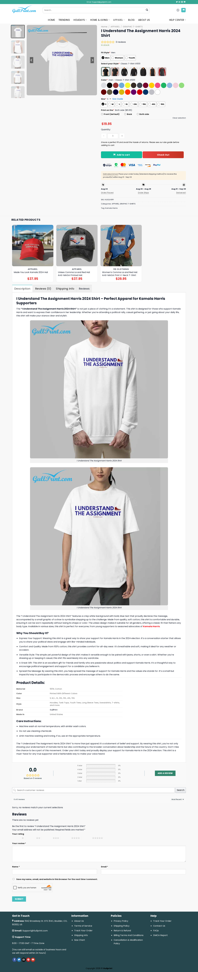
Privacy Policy (121, 921)
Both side (144, 114)
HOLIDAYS (79, 20)
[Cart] (183, 10)
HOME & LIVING (99, 20)
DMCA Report (160, 935)
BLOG (131, 20)
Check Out (163, 154)
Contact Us (159, 925)
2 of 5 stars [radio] (30, 838)
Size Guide (117, 98)
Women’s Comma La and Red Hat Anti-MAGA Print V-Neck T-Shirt (120, 274)
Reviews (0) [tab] (43, 289)
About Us (79, 921)
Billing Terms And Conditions (128, 935)
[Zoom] (30, 92)
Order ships (143, 192)
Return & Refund (122, 930)
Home (104, 26)
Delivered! (181, 192)
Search (180, 790)
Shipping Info (81, 935)
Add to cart (123, 154)
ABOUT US (144, 20)
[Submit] (147, 10)
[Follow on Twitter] (177, 2)
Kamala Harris (111, 208)
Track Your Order (83, 930)
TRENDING (64, 20)
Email (104, 866)
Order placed (107, 192)
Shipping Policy (121, 925)
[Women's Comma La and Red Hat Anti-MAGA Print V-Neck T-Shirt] (121, 245)
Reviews (84, 289)
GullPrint (54, 709)
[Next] (92, 60)
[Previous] (31, 60)
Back (129, 114)
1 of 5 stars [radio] (16, 838)
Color (104, 80)
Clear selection (179, 118)
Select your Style (110, 63)
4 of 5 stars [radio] (65, 838)
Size (103, 99)
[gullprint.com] (25, 10)
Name (16, 866)
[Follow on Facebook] (14, 960)
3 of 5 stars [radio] (47, 838)
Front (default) (111, 114)
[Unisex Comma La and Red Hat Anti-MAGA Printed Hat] (77, 245)
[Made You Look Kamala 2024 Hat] (32, 245)
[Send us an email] (179, 2)
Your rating (18, 834)
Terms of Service (83, 925)
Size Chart (79, 940)
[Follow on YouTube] (184, 2)
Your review (19, 843)
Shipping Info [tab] (65, 289)
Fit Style (105, 52)
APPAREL (118, 20)
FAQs (156, 930)
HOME (51, 20)
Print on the (107, 110)
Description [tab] (22, 289)
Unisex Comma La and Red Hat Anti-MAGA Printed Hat (74, 274)
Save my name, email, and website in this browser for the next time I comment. (57, 879)
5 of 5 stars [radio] (86, 838)
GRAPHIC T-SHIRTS (133, 26)
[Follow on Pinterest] (182, 2)
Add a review (165, 773)
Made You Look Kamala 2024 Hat (31, 272)
